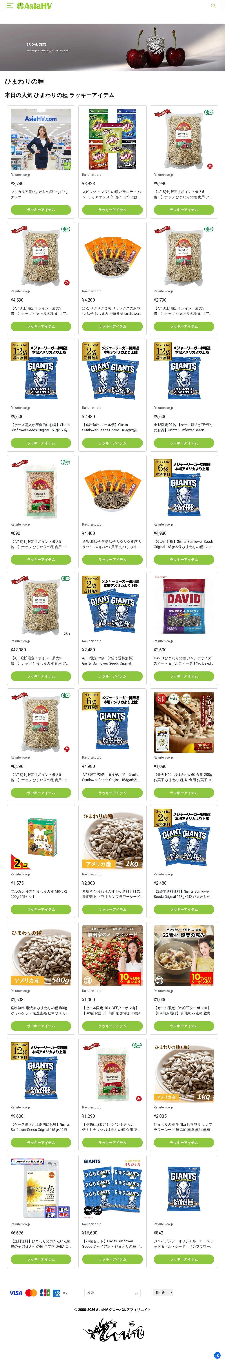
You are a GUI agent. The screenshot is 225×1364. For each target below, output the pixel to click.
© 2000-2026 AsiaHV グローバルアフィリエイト (112, 1310)
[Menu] (10, 6)
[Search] (213, 6)
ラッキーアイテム (41, 210)
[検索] (136, 1293)
